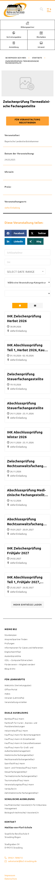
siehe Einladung (12, 207)
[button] (41, 9)
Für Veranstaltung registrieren (27, 121)
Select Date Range (21, 271)
